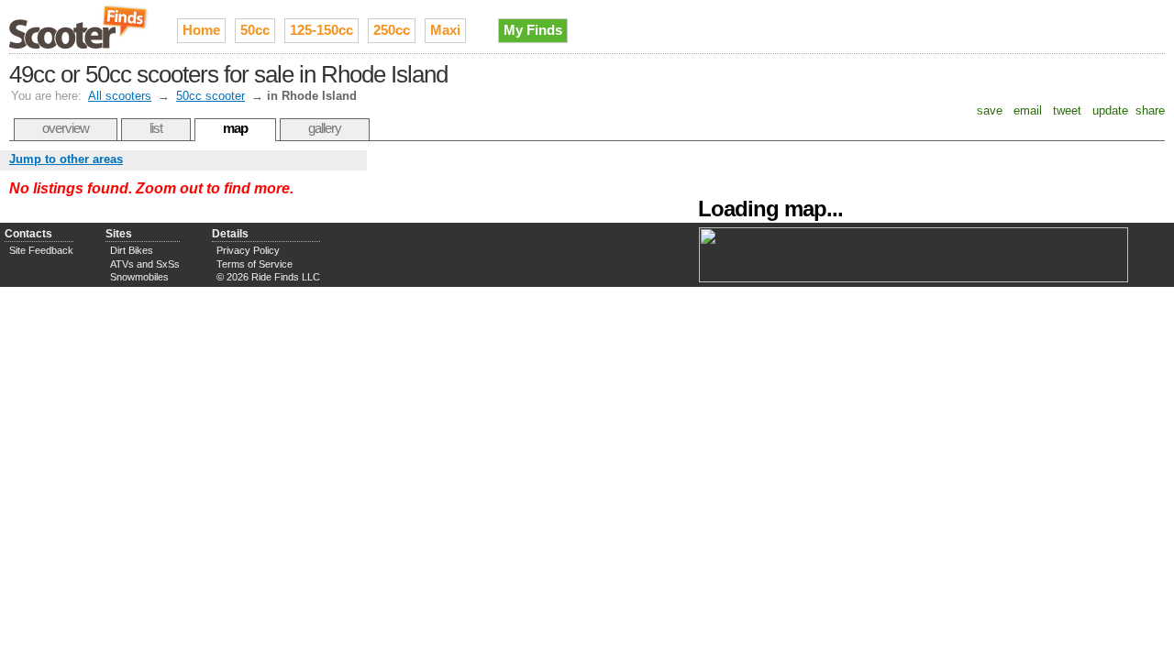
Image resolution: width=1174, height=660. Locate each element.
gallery (324, 128)
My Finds (533, 30)
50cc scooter (210, 96)
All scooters (119, 96)
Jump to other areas (66, 159)
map (235, 128)
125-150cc (321, 30)
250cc (391, 30)
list (156, 128)
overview (65, 128)
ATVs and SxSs (145, 264)
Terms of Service (254, 264)
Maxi (445, 30)
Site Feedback (41, 250)
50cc (255, 30)
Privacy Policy (248, 250)
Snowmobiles (139, 276)
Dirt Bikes (131, 250)
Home (201, 30)
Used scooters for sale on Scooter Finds (79, 27)
